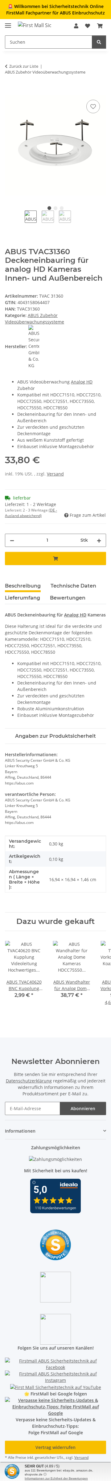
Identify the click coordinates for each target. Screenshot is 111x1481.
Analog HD (81, 382)
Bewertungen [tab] (67, 598)
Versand (55, 474)
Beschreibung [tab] (23, 586)
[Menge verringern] (12, 540)
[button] (76, 26)
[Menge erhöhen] (99, 540)
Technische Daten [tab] (73, 586)
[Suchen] (99, 42)
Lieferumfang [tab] (22, 598)
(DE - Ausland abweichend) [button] (31, 513)
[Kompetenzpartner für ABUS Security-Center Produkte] (55, 1406)
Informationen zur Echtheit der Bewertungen (56, 1478)
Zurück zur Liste (23, 66)
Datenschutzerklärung (29, 1081)
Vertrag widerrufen (55, 1447)
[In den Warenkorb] (10, 91)
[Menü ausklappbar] (8, 23)
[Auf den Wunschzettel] (93, 106)
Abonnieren (83, 1108)
